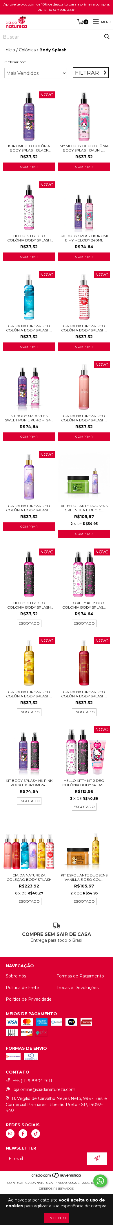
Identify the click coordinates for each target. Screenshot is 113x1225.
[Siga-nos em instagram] (10, 1133)
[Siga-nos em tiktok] (35, 1133)
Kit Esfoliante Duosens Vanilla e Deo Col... (84, 877)
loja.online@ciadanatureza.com (44, 1089)
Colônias (27, 50)
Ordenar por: (15, 62)
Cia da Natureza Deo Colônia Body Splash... (29, 328)
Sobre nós (16, 976)
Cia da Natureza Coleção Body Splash (29, 877)
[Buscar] (107, 37)
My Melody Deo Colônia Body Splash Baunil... (84, 148)
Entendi (56, 1218)
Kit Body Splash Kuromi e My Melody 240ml (84, 238)
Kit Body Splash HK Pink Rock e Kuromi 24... (29, 782)
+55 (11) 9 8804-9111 (32, 1080)
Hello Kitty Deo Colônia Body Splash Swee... (29, 238)
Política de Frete (22, 987)
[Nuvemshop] (56, 1177)
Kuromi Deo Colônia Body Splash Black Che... (29, 148)
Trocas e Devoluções (78, 987)
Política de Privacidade (29, 999)
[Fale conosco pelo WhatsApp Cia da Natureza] (100, 1181)
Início (9, 50)
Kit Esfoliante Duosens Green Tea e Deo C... (84, 508)
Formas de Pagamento (80, 976)
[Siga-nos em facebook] (23, 1133)
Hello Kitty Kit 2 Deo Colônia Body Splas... (84, 605)
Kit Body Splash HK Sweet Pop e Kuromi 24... (29, 418)
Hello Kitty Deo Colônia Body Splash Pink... (29, 605)
